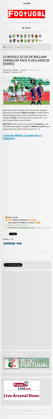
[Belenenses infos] (40, 36)
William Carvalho (9, 243)
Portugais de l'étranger (34, 70)
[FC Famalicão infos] (14, 36)
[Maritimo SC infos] (29, 36)
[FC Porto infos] (10, 36)
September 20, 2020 (42, 228)
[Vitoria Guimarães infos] (14, 41)
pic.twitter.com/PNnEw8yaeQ (17, 225)
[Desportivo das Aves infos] (36, 41)
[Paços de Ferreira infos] (18, 41)
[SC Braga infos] (32, 36)
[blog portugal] (26, 363)
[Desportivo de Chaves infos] (21, 41)
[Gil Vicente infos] (17, 36)
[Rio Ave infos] (36, 36)
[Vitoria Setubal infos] (25, 41)
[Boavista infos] (10, 41)
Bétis (19, 243)
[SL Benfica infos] (25, 36)
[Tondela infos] (33, 41)
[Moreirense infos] (40, 41)
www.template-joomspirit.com (52, 412)
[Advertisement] (21, 179)
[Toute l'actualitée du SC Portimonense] (29, 41)
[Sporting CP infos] (21, 36)
